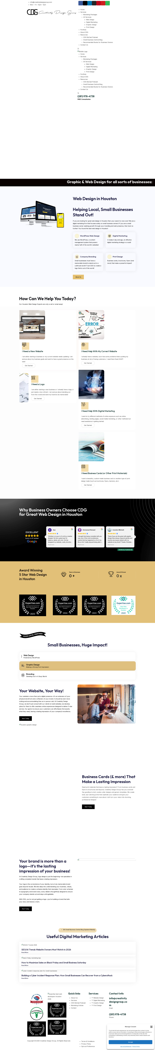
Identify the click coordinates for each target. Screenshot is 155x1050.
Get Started (29, 365)
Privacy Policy (136, 1046)
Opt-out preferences (125, 1046)
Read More (24, 952)
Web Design (90, 20)
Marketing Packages (90, 14)
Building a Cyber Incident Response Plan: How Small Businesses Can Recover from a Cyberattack (66, 975)
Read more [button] (51, 544)
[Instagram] (94, 3)
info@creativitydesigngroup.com (118, 1002)
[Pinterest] (98, 3)
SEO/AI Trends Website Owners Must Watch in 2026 (46, 949)
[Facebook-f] (80, 3)
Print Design (90, 27)
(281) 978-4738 (86, 96)
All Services (87, 17)
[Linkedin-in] (89, 3)
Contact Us (84, 45)
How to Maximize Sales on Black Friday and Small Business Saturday (53, 962)
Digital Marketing (91, 22)
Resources (84, 35)
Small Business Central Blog (92, 40)
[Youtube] (103, 3)
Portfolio (83, 30)
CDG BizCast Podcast (90, 37)
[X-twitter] (85, 3)
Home (82, 9)
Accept (130, 1042)
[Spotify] (107, 3)
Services (83, 12)
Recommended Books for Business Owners (98, 42)
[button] (151, 1027)
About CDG (84, 32)
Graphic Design (91, 25)
